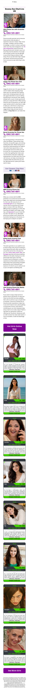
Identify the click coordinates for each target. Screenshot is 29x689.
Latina (10, 252)
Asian (17, 252)
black (14, 252)
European (6, 254)
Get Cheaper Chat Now (14, 169)
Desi (21, 252)
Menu (15, 2)
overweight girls (8, 203)
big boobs (11, 212)
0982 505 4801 (13, 33)
